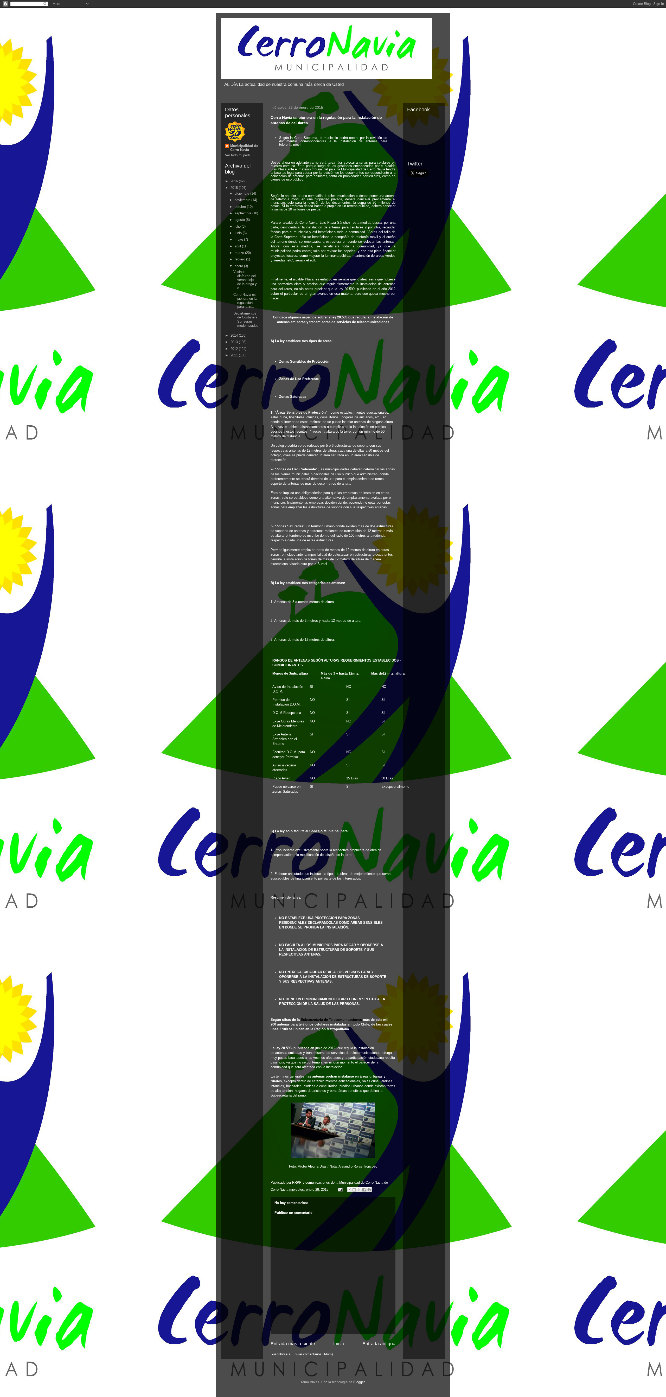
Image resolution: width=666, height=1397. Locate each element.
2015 (234, 188)
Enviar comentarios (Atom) (312, 1354)
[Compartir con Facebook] (364, 1189)
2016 (234, 181)
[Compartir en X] (359, 1189)
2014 (234, 335)
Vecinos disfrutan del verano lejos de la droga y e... (245, 280)
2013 (234, 342)
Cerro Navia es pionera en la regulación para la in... (245, 301)
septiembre (243, 213)
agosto (240, 220)
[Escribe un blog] (354, 1189)
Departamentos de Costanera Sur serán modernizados (245, 319)
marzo (240, 253)
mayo (239, 239)
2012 (234, 349)
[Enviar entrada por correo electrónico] (340, 1189)
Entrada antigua (378, 1343)
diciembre (242, 193)
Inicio (338, 1343)
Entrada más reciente (293, 1343)
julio (238, 226)
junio (239, 233)
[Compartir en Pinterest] (369, 1189)
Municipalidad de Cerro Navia (244, 148)
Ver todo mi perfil (238, 155)
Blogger (358, 1382)
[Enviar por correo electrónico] (349, 1189)
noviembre (243, 200)
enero (239, 266)
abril (238, 246)
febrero (240, 259)
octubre (241, 207)
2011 (234, 355)
